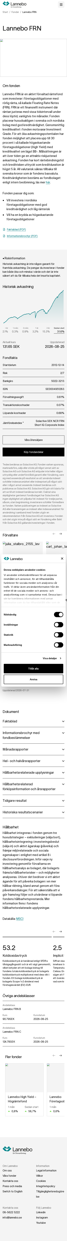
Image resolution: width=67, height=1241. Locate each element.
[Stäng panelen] (62, 558)
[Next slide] (60, 533)
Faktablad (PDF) (16, 229)
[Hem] (16, 4)
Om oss (7, 1170)
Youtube (41, 1222)
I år (6, 328)
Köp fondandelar (33, 452)
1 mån (15, 328)
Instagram (42, 1217)
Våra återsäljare (33, 439)
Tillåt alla (33, 668)
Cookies (41, 1180)
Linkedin (41, 1212)
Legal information (46, 1170)
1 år (36, 328)
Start (5, 12)
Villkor (39, 1175)
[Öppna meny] (61, 4)
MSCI (19, 918)
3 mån (25, 328)
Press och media (12, 1186)
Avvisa (33, 679)
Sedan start (59, 328)
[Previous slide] (54, 533)
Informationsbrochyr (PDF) (22, 235)
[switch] (58, 624)
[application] (33, 306)
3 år (48, 328)
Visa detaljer (50, 658)
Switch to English (12, 1191)
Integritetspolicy (45, 1186)
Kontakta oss (10, 1180)
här (48, 182)
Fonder (15, 12)
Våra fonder (9, 1175)
